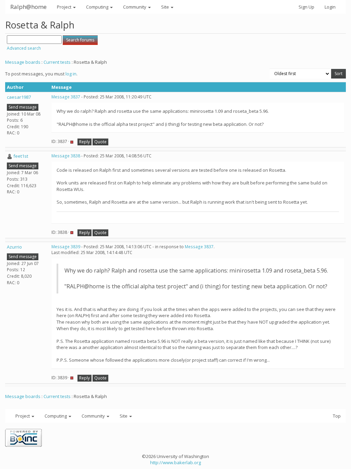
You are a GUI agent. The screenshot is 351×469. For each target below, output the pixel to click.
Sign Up (306, 7)
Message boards (22, 62)
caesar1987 (19, 97)
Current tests (57, 62)
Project (64, 7)
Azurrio (14, 247)
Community (135, 7)
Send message (23, 107)
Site (165, 7)
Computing (97, 7)
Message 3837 (65, 97)
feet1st (20, 156)
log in (70, 74)
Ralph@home (28, 7)
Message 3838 (65, 156)
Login (330, 7)
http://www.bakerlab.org (175, 462)
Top (337, 416)
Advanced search (24, 48)
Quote (100, 142)
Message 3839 (65, 247)
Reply (84, 142)
